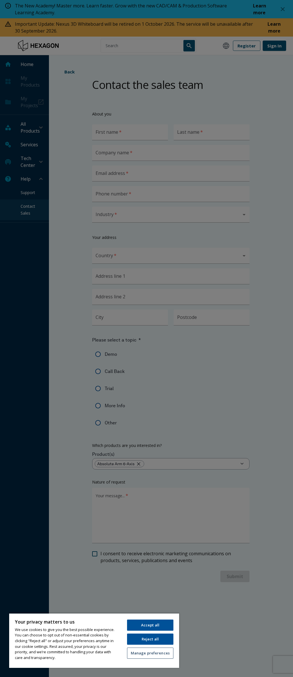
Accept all (150, 625)
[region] (94, 640)
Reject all (150, 639)
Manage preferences (150, 653)
